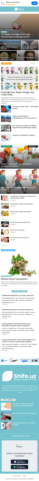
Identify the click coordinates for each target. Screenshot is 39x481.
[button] (36, 9)
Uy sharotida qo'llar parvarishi (20, 222)
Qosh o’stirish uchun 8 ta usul (19, 238)
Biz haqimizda (17, 476)
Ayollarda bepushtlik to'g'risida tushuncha (17, 309)
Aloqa (24, 476)
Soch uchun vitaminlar (17, 230)
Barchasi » (5, 219)
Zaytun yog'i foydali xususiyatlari (21, 211)
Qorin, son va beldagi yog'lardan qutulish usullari (17, 188)
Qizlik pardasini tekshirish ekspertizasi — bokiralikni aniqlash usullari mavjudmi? (17, 325)
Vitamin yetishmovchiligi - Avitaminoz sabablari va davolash (16, 165)
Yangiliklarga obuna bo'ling (20, 436)
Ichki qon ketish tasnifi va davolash (24, 413)
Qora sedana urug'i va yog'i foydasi (21, 204)
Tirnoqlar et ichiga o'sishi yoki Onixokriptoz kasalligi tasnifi (23, 405)
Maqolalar (4, 32)
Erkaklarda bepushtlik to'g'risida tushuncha (18, 295)
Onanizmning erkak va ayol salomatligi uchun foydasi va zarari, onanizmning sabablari (18, 341)
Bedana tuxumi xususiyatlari (14, 279)
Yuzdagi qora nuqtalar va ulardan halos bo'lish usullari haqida (23, 197)
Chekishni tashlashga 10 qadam (23, 135)
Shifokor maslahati (6, 276)
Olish (34, 3)
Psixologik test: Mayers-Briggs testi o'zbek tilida (17, 93)
